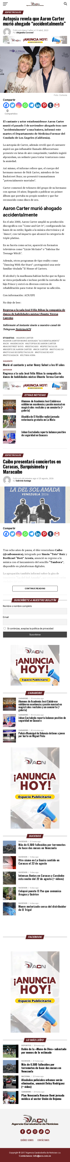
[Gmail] (57, 105)
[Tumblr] (50, 105)
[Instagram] (19, 105)
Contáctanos (43, 1140)
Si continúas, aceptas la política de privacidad (30, 628)
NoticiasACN (23, 329)
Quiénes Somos (27, 1140)
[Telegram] (31, 105)
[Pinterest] (44, 105)
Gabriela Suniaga (23, 481)
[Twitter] (12, 105)
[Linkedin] (38, 105)
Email (6, 617)
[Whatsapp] (25, 105)
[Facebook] (6, 105)
